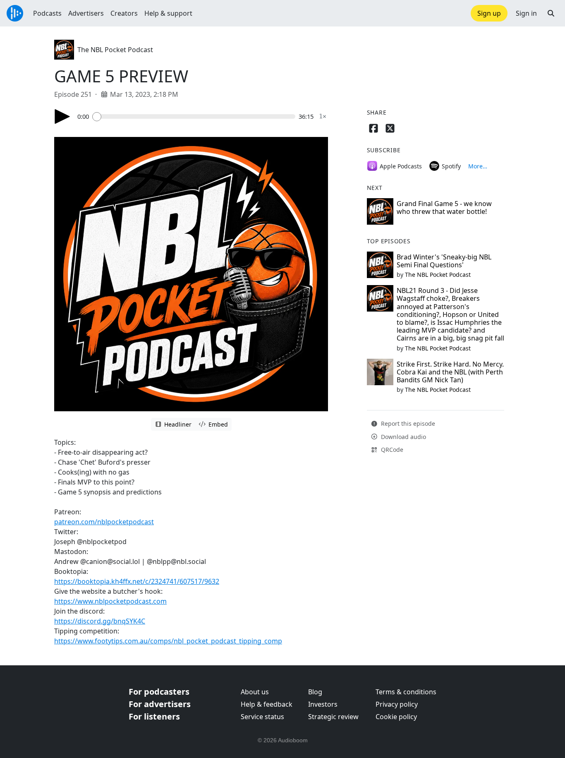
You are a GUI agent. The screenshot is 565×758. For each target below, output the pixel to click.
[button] (550, 13)
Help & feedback (266, 704)
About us (255, 691)
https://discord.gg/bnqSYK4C (99, 621)
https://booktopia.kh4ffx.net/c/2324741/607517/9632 (136, 581)
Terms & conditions (406, 691)
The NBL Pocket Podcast (115, 49)
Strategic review (333, 716)
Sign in (526, 13)
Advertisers (86, 13)
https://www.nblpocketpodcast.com (110, 601)
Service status (262, 716)
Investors (323, 704)
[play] (62, 116)
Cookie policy (396, 716)
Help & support (168, 13)
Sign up (489, 13)
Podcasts (47, 13)
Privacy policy (397, 704)
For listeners (154, 716)
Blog (315, 691)
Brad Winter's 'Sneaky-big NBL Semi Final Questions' (444, 260)
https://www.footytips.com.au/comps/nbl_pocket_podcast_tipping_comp (168, 640)
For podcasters (159, 691)
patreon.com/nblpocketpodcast (104, 521)
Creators (124, 13)
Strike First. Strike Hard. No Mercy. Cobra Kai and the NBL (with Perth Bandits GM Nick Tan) (450, 372)
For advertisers (160, 704)
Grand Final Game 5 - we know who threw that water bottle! (444, 207)
